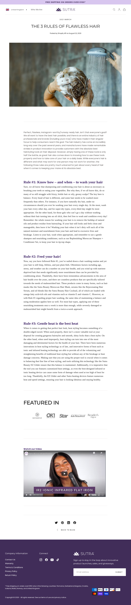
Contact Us (10, 559)
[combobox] (16, 10)
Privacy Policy (11, 571)
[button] (114, 9)
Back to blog (68, 530)
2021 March (66, 20)
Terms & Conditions (14, 567)
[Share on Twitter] (56, 522)
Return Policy (11, 575)
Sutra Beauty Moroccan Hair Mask (53, 287)
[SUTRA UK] (83, 554)
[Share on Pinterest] (62, 522)
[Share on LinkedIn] (68, 522)
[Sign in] (119, 9)
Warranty (9, 563)
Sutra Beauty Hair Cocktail (64, 290)
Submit (119, 572)
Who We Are (36, 10)
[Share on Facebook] (75, 522)
